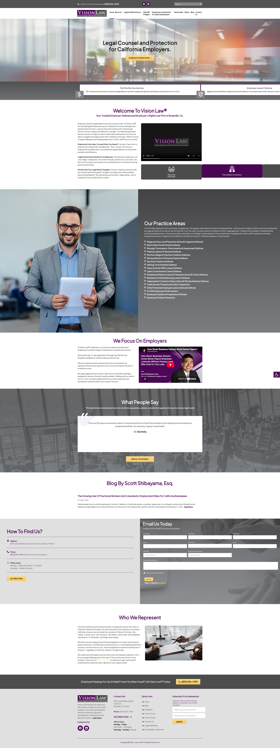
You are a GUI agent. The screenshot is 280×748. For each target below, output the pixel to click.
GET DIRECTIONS (121, 717)
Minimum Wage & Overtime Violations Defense (168, 255)
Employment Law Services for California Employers (161, 13)
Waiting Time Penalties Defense (162, 264)
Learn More (97, 718)
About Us (118, 12)
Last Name (192, 534)
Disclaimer (148, 709)
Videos (186, 12)
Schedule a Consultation (139, 58)
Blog (192, 12)
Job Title (146, 551)
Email (235, 542)
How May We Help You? (150, 560)
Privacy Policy (150, 717)
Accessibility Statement (154, 729)
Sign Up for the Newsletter (154, 573)
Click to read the (155, 583)
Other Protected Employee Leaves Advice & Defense (171, 287)
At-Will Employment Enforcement (162, 291)
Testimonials (178, 12)
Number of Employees (196, 551)
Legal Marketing (150, 725)
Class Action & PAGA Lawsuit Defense (164, 268)
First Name (147, 534)
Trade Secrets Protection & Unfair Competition (168, 284)
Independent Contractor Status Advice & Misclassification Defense (178, 281)
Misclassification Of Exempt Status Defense (167, 258)
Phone (146, 542)
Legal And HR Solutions (132, 12)
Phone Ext (191, 542)
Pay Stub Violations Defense (160, 261)
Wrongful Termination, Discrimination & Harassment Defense (175, 248)
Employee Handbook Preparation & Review (167, 294)
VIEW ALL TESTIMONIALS (140, 459)
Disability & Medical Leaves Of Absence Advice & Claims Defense (177, 274)
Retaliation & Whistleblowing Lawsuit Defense (168, 278)
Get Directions (16, 579)
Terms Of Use (150, 714)
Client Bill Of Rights (146, 13)
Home (112, 12)
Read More (188, 507)
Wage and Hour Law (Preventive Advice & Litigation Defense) (175, 241)
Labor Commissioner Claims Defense (164, 271)
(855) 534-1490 (16, 554)
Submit (148, 579)
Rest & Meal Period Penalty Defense (163, 245)
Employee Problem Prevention (161, 297)
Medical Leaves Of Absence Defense (164, 251)
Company (236, 534)
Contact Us (198, 13)
